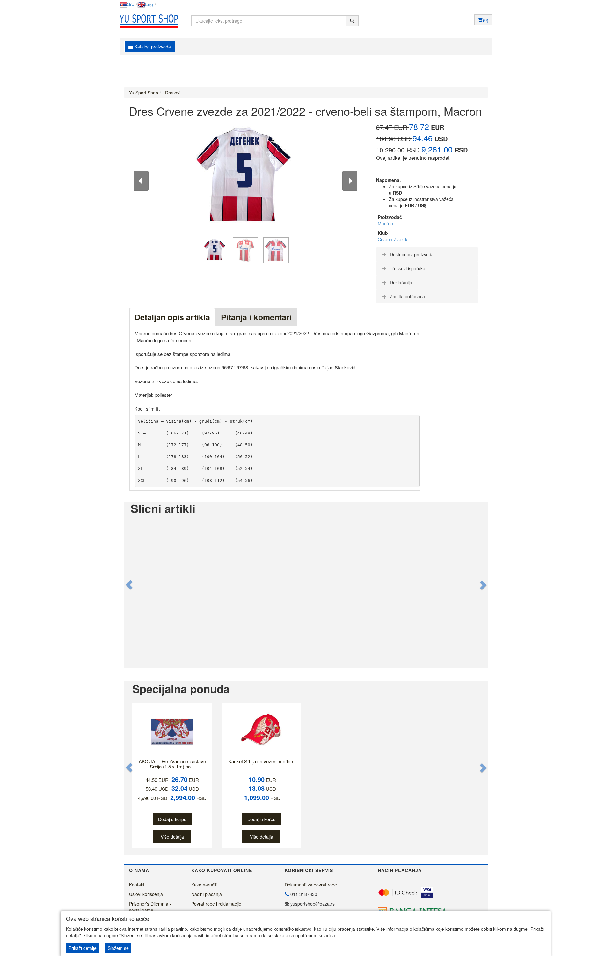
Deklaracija (401, 282)
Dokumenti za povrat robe (311, 884)
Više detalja (172, 837)
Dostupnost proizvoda (412, 254)
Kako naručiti (204, 884)
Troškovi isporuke (407, 268)
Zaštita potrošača (407, 296)
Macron (385, 223)
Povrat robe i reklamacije (216, 903)
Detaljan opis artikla (172, 317)
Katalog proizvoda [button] (153, 46)
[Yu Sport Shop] (147, 21)
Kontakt (136, 884)
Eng (149, 4)
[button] (129, 585)
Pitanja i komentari (256, 317)
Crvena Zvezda (393, 239)
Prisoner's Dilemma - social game (150, 906)
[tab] (427, 254)
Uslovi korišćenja (146, 894)
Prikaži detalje (83, 948)
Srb (130, 4)
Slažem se (118, 948)
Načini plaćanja (206, 894)
